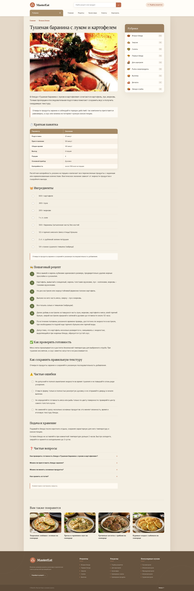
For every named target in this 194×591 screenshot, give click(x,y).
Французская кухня (148, 571)
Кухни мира (93, 13)
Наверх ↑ (161, 587)
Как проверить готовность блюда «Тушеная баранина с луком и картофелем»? (64, 456)
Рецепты (81, 13)
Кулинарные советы (118, 574)
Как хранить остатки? (39, 476)
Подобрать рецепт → (39, 575)
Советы (104, 13)
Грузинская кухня (147, 577)
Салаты (83, 574)
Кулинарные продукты (118, 577)
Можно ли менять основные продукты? (47, 470)
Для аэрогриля (116, 568)
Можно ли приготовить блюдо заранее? (47, 463)
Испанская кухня (147, 574)
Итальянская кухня (148, 568)
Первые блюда (85, 568)
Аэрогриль (115, 13)
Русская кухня (146, 565)
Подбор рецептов (155, 5)
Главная (71, 13)
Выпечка (83, 577)
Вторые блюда (85, 565)
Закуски (83, 571)
